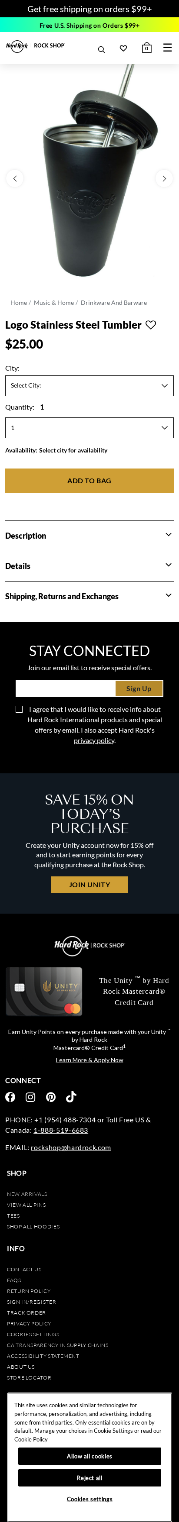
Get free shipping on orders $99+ (89, 8)
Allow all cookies (90, 1456)
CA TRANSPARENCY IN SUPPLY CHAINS (57, 1345)
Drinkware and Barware (114, 302)
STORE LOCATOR (29, 1377)
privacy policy (94, 740)
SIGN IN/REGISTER (31, 1302)
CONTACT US (24, 1269)
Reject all (90, 1477)
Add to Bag (89, 480)
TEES (13, 1215)
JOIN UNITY (89, 884)
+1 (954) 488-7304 (65, 1119)
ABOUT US (21, 1367)
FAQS (14, 1280)
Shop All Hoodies (33, 1226)
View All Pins (26, 1205)
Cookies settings (33, 1334)
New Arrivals (27, 1194)
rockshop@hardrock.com (71, 1147)
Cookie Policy (31, 1439)
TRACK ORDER (26, 1312)
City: (12, 368)
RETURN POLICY (28, 1291)
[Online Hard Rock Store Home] (35, 46)
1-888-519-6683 (60, 1130)
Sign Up (139, 688)
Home (18, 302)
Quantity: (24, 407)
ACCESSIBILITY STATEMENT (43, 1356)
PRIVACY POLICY (29, 1323)
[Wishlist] (123, 48)
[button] (168, 535)
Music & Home (54, 302)
